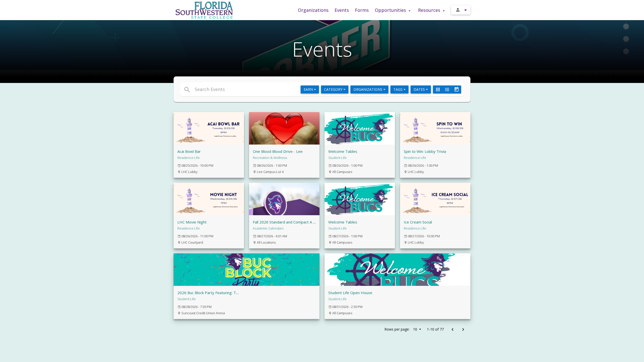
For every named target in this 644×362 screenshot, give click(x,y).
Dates (420, 89)
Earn (309, 89)
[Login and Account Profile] (460, 10)
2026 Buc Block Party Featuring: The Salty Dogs (218, 292)
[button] (276, 89)
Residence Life (188, 157)
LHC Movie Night (192, 221)
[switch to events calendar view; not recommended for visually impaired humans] (456, 89)
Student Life (337, 157)
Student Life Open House (350, 292)
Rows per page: (400, 329)
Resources (429, 10)
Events (342, 10)
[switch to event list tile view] (437, 89)
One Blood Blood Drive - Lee (278, 151)
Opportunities (391, 10)
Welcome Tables (342, 151)
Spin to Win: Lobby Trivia (425, 151)
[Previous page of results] (452, 329)
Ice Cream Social (418, 221)
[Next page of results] (463, 329)
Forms (362, 10)
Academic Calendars (268, 228)
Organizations (313, 10)
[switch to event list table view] (447, 89)
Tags (398, 89)
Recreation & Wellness (270, 157)
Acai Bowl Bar (189, 151)
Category (333, 89)
